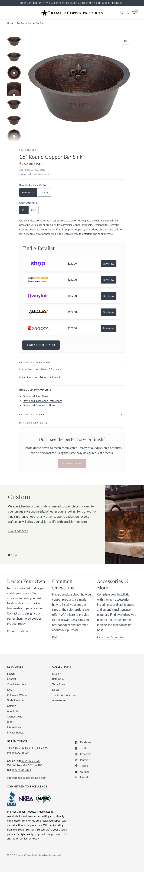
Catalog (11, 705)
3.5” (33, 209)
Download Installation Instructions (42, 400)
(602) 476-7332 (30, 760)
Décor (55, 689)
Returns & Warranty (18, 695)
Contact (11, 678)
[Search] (122, 12)
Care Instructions (17, 684)
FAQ (9, 689)
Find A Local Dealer (41, 345)
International (14, 727)
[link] (108, 263)
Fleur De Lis (28, 192)
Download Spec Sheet (35, 396)
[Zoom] (125, 41)
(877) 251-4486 (32, 765)
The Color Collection (64, 695)
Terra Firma (58, 684)
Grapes (44, 192)
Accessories (59, 700)
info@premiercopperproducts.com (26, 777)
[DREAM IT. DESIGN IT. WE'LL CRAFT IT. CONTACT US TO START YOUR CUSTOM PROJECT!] (71, 3)
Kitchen (56, 673)
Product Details (31, 414)
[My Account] (127, 12)
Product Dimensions (35, 362)
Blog (9, 721)
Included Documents (35, 389)
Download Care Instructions (39, 405)
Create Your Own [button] (18, 530)
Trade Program (15, 700)
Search (11, 673)
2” (23, 209)
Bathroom (58, 678)
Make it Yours (72, 463)
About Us (12, 711)
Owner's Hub (14, 716)
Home (10, 23)
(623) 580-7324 (21, 769)
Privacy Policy (15, 732)
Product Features (33, 423)
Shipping (23, 174)
